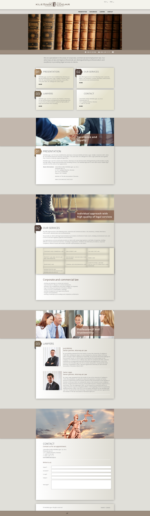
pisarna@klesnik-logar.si (49, 457)
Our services (93, 12)
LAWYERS (48, 93)
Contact (110, 12)
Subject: (45, 478)
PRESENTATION (51, 71)
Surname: (46, 471)
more (40, 84)
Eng (111, 2)
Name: (45, 467)
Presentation (82, 12)
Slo (105, 2)
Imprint (103, 507)
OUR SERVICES (91, 71)
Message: (46, 484)
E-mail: (45, 474)
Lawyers (102, 12)
